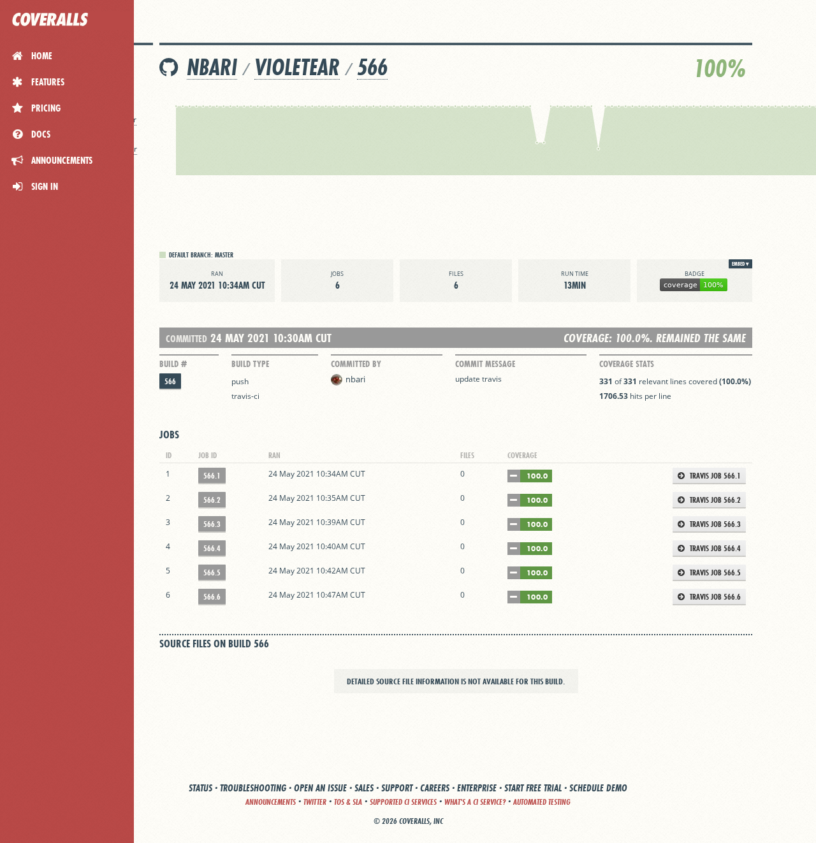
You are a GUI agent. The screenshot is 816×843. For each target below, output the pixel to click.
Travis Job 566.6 (714, 596)
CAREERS (434, 788)
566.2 (212, 499)
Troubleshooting (253, 788)
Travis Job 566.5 (714, 572)
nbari (212, 67)
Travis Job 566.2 (714, 499)
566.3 (212, 524)
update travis (478, 378)
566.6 (212, 596)
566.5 (212, 572)
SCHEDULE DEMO (598, 788)
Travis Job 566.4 (714, 548)
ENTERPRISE (477, 788)
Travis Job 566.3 (714, 524)
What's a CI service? (475, 801)
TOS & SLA (348, 801)
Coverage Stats (626, 363)
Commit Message (485, 363)
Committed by (356, 363)
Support (396, 788)
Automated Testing (542, 801)
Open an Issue (320, 788)
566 (372, 67)
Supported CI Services (403, 801)
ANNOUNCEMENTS (270, 801)
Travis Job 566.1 (714, 475)
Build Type (250, 363)
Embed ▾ (740, 264)
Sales (364, 788)
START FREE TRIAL (533, 788)
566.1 (212, 475)
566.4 (212, 548)
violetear (297, 67)
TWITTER (314, 801)
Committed (186, 338)
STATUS (200, 788)
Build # (173, 363)
